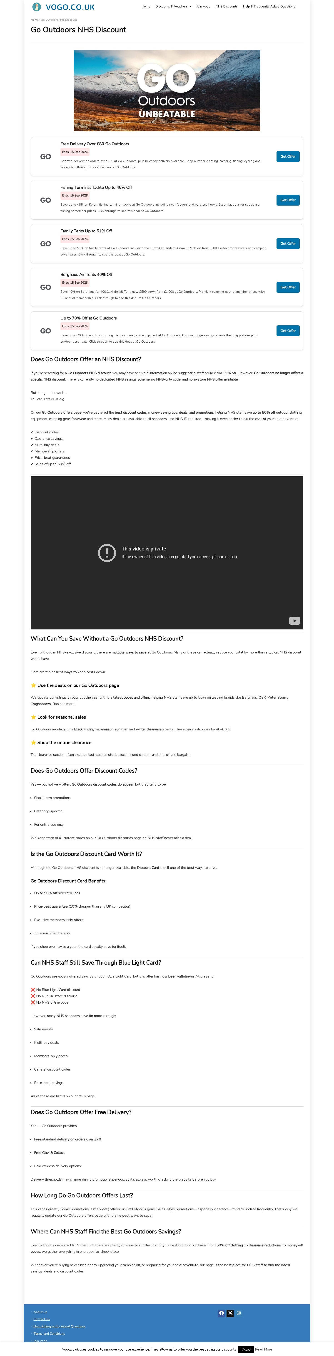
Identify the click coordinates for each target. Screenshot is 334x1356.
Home (146, 6)
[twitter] (230, 1313)
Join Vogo (203, 6)
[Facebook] (221, 1313)
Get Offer (288, 156)
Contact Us (42, 1319)
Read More (263, 1349)
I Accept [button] (246, 1350)
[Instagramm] (238, 1313)
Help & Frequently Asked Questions (269, 6)
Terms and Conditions (49, 1333)
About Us (40, 1312)
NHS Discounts (227, 6)
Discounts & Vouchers (172, 6)
